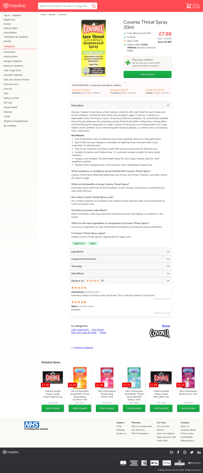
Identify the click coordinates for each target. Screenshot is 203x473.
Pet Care (8, 102)
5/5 (87, 280)
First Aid (8, 88)
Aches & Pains (11, 56)
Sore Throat (98, 329)
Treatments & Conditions (16, 36)
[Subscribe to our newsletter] (170, 452)
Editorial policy (187, 440)
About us (185, 426)
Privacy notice (187, 433)
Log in (7, 15)
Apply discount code (166, 437)
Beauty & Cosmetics (13, 65)
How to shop (163, 426)
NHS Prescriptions (140, 433)
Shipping (121, 429)
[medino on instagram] (183, 452)
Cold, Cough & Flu (12, 70)
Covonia (62, 14)
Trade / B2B (162, 440)
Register (17, 15)
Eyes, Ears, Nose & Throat (16, 79)
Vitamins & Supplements (16, 121)
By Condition (10, 125)
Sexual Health (10, 107)
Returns (160, 429)
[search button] (94, 6)
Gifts (6, 93)
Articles (7, 41)
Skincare (8, 111)
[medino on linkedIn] (198, 452)
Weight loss (9, 19)
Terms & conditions (166, 433)
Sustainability (187, 437)
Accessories (9, 51)
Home (43, 14)
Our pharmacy (138, 429)
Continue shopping (83, 347)
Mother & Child (11, 98)
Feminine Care (11, 84)
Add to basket (147, 74)
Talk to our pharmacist (141, 426)
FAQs (119, 426)
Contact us (122, 433)
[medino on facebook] (176, 452)
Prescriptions (10, 32)
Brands (7, 23)
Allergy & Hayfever (13, 61)
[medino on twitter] (190, 452)
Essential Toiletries (13, 75)
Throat (103, 332)
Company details (188, 429)
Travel (7, 116)
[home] (19, 6)
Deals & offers (11, 28)
